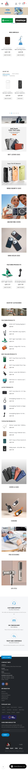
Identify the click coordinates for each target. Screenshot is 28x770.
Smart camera (14, 707)
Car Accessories (24, 280)
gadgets (18, 712)
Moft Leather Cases (14, 154)
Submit (5, 734)
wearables (9, 709)
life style (14, 588)
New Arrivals (8, 48)
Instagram (6, 683)
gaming (12, 75)
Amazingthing (18, 280)
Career (3, 700)
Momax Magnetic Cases (14, 188)
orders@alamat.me (5, 673)
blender (13, 712)
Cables (5, 75)
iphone (3, 707)
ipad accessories (14, 555)
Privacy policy (4, 693)
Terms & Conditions (5, 695)
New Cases (6, 73)
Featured (15, 73)
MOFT (4, 48)
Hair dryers (15, 709)
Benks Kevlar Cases (14, 256)
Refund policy (4, 698)
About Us (3, 691)
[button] (11, 23)
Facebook (3, 683)
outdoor (3, 709)
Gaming (8, 712)
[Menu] (2, 4)
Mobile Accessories (5, 91)
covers (8, 707)
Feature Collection (5, 280)
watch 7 (3, 712)
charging (14, 521)
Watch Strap (21, 709)
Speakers (20, 707)
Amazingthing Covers (14, 222)
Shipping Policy (4, 697)
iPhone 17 (11, 91)
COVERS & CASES (14, 487)
